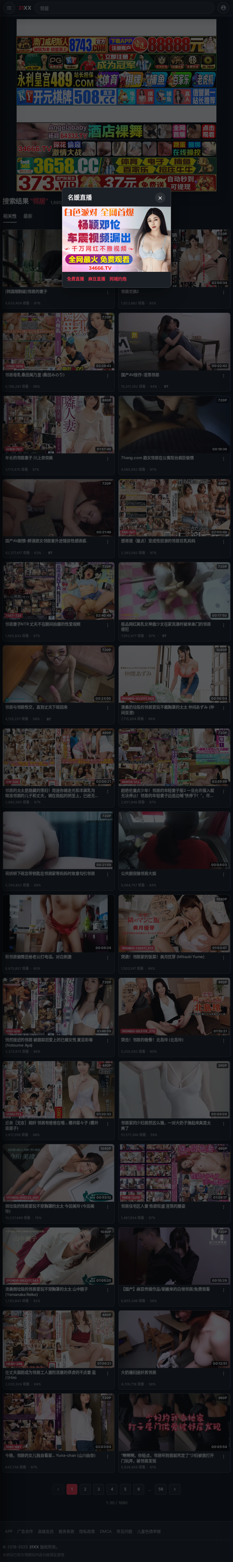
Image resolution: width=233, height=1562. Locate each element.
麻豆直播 (96, 278)
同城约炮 (118, 278)
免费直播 (75, 278)
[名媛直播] (116, 781)
